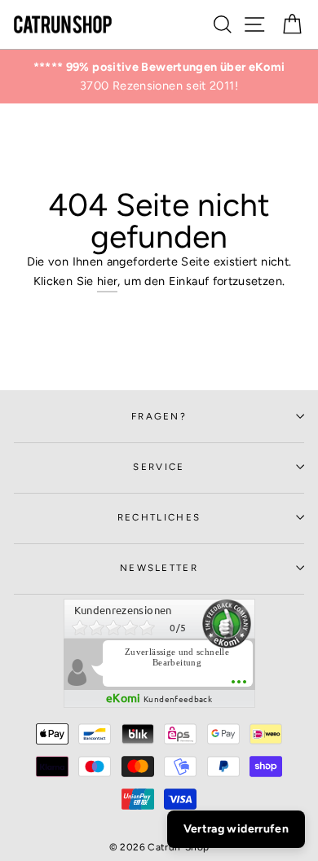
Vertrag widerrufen (236, 829)
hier (107, 281)
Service (158, 466)
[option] (159, 76)
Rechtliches (159, 517)
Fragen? (159, 416)
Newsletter (159, 567)
